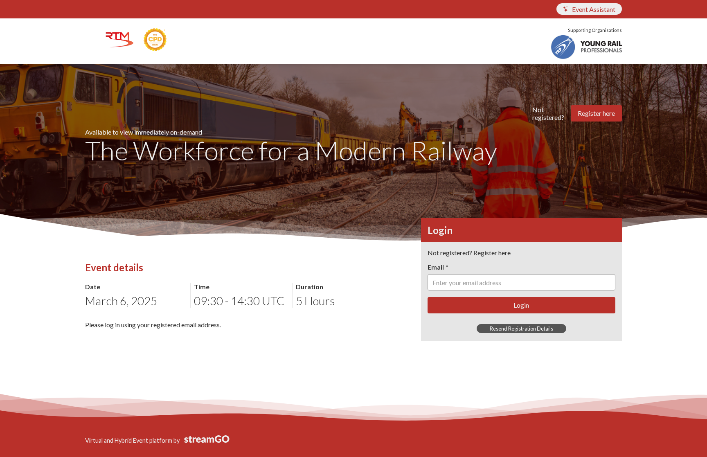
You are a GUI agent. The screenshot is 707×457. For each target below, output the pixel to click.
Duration (309, 286)
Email (436, 267)
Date (92, 286)
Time (201, 286)
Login (521, 305)
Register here (596, 113)
